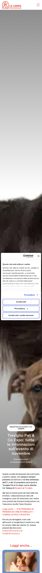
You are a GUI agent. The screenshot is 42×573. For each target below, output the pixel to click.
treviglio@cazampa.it (11, 534)
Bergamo (18, 488)
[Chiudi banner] (38, 256)
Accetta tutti (21, 302)
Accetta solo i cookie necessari (21, 315)
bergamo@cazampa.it (11, 531)
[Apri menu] (38, 5)
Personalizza (29, 295)
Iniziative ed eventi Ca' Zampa (21, 428)
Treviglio (28, 488)
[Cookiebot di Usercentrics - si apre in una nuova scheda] (24, 256)
